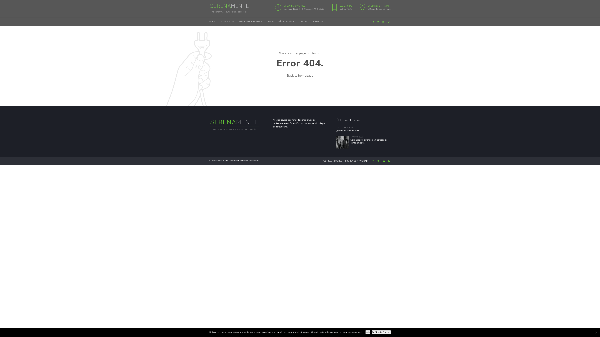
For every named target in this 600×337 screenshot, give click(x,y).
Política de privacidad (356, 161)
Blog (304, 21)
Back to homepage (300, 75)
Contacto (318, 21)
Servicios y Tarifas (250, 21)
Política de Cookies (332, 161)
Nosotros (227, 21)
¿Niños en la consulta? (347, 130)
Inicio (212, 21)
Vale (368, 332)
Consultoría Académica (281, 21)
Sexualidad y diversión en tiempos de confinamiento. (369, 141)
